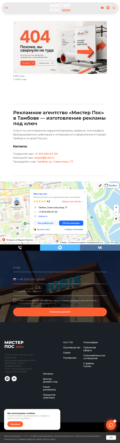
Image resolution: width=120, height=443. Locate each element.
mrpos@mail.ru (44, 157)
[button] (113, 7)
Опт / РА (68, 403)
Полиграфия (90, 403)
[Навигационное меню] (6, 7)
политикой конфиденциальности (36, 333)
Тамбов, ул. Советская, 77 (55, 161)
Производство (71, 408)
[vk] (100, 247)
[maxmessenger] (108, 8)
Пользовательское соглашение (94, 418)
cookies (25, 436)
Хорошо (15, 424)
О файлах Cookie (88, 426)
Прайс (67, 414)
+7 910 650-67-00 (46, 153)
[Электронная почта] (102, 8)
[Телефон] (20, 247)
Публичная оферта (89, 410)
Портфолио (69, 419)
